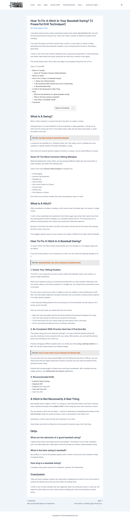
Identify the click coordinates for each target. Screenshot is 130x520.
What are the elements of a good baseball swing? (51, 94)
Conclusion (36, 102)
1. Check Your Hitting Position (44, 81)
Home (33, 5)
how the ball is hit (83, 33)
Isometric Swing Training (41, 381)
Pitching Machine (69, 5)
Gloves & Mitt (55, 5)
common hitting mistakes (52, 169)
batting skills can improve (55, 371)
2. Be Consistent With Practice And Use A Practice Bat (53, 84)
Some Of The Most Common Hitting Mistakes (50, 73)
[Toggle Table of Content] (72, 108)
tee (32, 346)
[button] (82, 4)
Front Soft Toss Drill (39, 389)
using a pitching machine (86, 344)
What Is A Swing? (38, 70)
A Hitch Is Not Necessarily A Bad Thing (46, 89)
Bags (45, 5)
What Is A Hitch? (38, 76)
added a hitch (58, 406)
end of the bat (36, 414)
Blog (79, 5)
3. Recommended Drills (42, 86)
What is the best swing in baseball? (46, 97)
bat (60, 358)
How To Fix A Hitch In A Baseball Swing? (46, 78)
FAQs (34, 92)
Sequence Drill (37, 384)
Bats (39, 5)
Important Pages (92, 5)
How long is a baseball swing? (45, 100)
